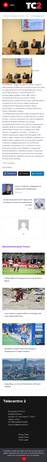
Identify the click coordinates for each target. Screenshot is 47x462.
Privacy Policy (23, 435)
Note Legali (23, 440)
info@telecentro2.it (20, 425)
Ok (24, 459)
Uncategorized (38, 16)
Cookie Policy (23, 437)
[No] (44, 455)
